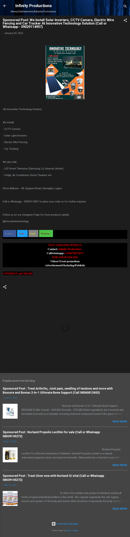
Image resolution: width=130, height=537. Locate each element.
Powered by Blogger (67, 523)
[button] (125, 21)
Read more (120, 421)
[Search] (125, 7)
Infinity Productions (33, 5)
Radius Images (72, 530)
